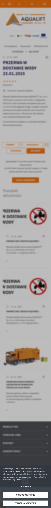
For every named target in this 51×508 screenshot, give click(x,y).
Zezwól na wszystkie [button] (25, 503)
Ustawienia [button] (25, 486)
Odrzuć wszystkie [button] (25, 494)
